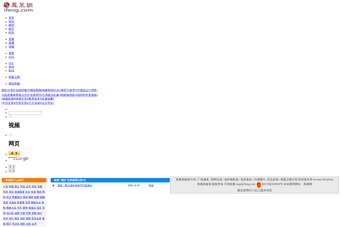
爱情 (25, 208)
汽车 (19, 208)
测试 (16, 218)
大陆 (4, 95)
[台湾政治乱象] (50, 95)
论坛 (11, 56)
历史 (27, 95)
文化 (27, 192)
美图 (39, 186)
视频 (38, 90)
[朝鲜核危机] (68, 95)
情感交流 (21, 98)
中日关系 (8, 103)
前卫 (8, 197)
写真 (22, 186)
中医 (22, 213)
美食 (151, 185)
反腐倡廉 (47, 98)
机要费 (21, 202)
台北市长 (47, 103)
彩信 (11, 70)
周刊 (38, 95)
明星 (11, 186)
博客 (11, 53)
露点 (17, 186)
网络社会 (36, 202)
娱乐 (11, 28)
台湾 (10, 90)
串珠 (34, 186)
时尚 (11, 32)
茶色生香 (36, 218)
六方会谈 (34, 103)
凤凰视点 (17, 197)
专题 (33, 95)
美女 (11, 192)
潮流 (39, 192)
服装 (30, 197)
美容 (5, 202)
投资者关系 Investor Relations (315, 179)
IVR (11, 63)
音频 (11, 46)
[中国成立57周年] (87, 90)
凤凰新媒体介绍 (186, 179)
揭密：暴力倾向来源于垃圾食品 (74, 185)
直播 (11, 42)
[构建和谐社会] (50, 90)
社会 (15, 90)
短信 (11, 66)
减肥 (17, 213)
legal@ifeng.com (245, 184)
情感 (25, 197)
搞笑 (39, 208)
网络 (33, 90)
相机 (22, 224)
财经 (11, 25)
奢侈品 (32, 208)
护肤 (28, 213)
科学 (5, 218)
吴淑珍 (12, 202)
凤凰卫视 (14, 77)
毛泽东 (16, 224)
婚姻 (42, 197)
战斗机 (10, 213)
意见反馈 (272, 179)
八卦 (5, 186)
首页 (11, 17)
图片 (27, 90)
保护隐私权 (231, 179)
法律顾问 (259, 179)
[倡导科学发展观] (87, 95)
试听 (22, 218)
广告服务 (203, 179)
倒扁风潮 (8, 98)
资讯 (11, 21)
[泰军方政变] (68, 90)
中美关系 (21, 103)
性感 (33, 192)
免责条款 (246, 179)
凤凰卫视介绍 (288, 179)
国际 (4, 90)
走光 (28, 186)
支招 (27, 202)
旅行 (39, 213)
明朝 (28, 218)
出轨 (28, 224)
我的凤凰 (14, 83)
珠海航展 (20, 192)
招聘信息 (216, 179)
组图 (36, 197)
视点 (21, 95)
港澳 (10, 95)
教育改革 (34, 98)
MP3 (11, 218)
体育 (15, 95)
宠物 (34, 213)
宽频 (11, 39)
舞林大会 (11, 208)
